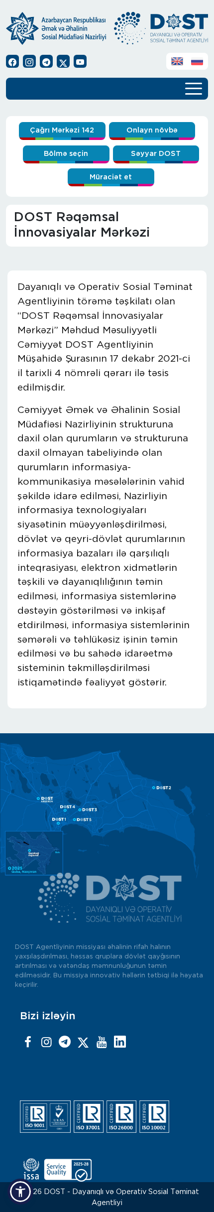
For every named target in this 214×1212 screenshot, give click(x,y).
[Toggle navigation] (193, 88)
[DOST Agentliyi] (120, 1043)
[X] (83, 1043)
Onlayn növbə (152, 130)
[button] (20, 1191)
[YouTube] (101, 1043)
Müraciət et (111, 177)
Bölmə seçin (66, 153)
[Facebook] (28, 1043)
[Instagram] (46, 1043)
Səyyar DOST (156, 153)
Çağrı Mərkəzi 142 (62, 130)
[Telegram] (65, 1043)
